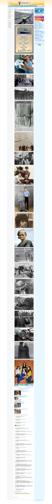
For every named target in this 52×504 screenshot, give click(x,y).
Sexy (40, 40)
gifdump (36, 35)
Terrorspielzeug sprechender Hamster (39, 25)
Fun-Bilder (10, 12)
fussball (39, 34)
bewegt (36, 32)
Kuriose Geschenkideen (10, 9)
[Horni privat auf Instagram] (39, 21)
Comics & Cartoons (11, 11)
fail (36, 33)
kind (37, 36)
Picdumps (10, 16)
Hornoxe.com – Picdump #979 (38, 24)
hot (40, 35)
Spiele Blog (10, 23)
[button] (16, 384)
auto (39, 31)
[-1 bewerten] (18, 435)
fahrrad (35, 33)
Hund (42, 35)
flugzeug (39, 33)
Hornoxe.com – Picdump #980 (38, 23)
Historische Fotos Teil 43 (18, 7)
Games (9, 14)
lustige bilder (37, 37)
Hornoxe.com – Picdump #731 (18, 387)
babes (41, 31)
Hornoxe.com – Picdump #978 (38, 26)
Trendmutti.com (10, 27)
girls (39, 35)
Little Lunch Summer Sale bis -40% (29, 387)
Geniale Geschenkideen (10, 22)
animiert (36, 31)
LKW (39, 36)
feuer (38, 33)
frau (40, 33)
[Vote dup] (16, 435)
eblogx (9, 26)
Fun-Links (10, 13)
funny (42, 33)
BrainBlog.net (10, 25)
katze (36, 36)
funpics (36, 34)
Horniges (10, 17)
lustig (41, 36)
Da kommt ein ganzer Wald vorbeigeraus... (39, 27)
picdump (37, 38)
